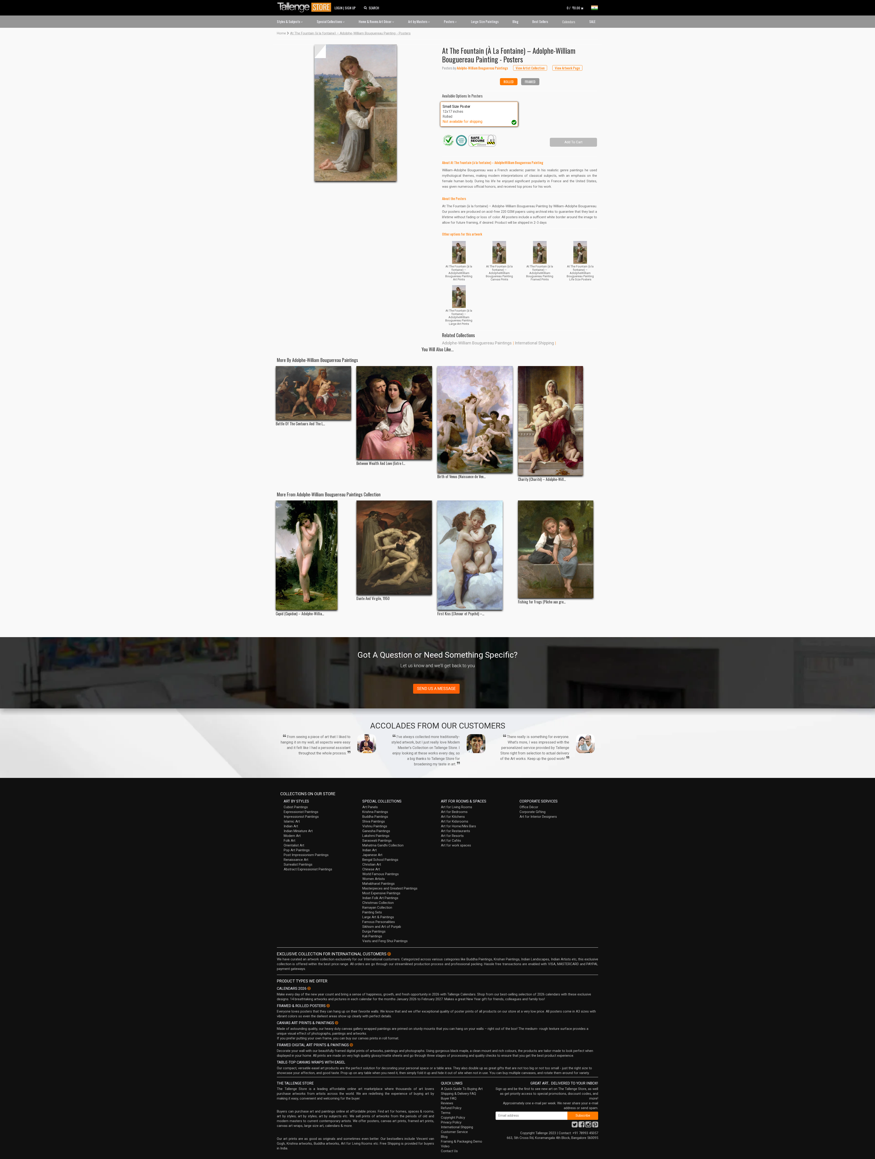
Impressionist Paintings (301, 817)
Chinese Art (371, 869)
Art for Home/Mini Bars (458, 826)
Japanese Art (372, 855)
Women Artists (373, 879)
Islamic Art (292, 821)
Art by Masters (418, 21)
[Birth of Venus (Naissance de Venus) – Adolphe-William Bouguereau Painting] (475, 419)
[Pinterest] (595, 1126)
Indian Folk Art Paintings (380, 898)
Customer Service (454, 1132)
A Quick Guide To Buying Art (462, 1089)
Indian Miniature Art (298, 831)
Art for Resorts (452, 836)
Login (338, 7)
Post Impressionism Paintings (306, 855)
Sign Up (350, 7)
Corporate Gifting (533, 812)
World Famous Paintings (380, 874)
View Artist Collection (530, 67)
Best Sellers (540, 21)
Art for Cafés (451, 840)
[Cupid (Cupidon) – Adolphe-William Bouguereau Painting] (313, 555)
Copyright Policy (453, 1117)
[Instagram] (588, 1126)
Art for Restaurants (455, 831)
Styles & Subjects (289, 21)
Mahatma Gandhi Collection (383, 845)
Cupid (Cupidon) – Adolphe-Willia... (300, 614)
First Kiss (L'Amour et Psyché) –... (460, 614)
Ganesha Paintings (376, 831)
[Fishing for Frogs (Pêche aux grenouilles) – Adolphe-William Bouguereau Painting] (555, 549)
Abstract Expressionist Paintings (308, 869)
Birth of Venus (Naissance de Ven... (461, 476)
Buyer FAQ (448, 1098)
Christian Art (371, 864)
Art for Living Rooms (456, 807)
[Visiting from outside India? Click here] (389, 954)
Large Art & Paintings (378, 917)
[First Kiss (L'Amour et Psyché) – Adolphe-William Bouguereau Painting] (475, 555)
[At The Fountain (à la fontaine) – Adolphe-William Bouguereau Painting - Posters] (355, 112)
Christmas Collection (378, 903)
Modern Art (292, 836)
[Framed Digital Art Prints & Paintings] (351, 1045)
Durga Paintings (374, 931)
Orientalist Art (294, 845)
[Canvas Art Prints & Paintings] (336, 1023)
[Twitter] (575, 1126)
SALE (592, 21)
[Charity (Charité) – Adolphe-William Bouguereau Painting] (555, 420)
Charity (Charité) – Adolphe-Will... (542, 479)
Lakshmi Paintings (375, 836)
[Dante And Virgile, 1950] (394, 547)
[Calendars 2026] (309, 988)
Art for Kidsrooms (454, 821)
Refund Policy (451, 1108)
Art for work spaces (456, 845)
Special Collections (330, 21)
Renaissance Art (296, 860)
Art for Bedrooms (454, 812)
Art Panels (370, 807)
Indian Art (291, 826)
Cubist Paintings (296, 807)
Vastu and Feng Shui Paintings (385, 941)
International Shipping (534, 343)
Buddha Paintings (375, 817)
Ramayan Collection (377, 907)
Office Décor (529, 807)
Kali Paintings (372, 936)
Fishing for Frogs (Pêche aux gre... (542, 602)
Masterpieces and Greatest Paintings (389, 888)
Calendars (568, 21)
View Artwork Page (567, 67)
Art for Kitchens (453, 817)
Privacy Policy (451, 1122)
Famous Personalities (378, 922)
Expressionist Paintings (301, 812)
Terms (445, 1113)
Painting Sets (372, 912)
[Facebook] (581, 1126)
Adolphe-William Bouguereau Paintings (477, 343)
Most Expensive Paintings (381, 893)
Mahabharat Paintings (378, 884)
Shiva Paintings (373, 821)
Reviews (447, 1103)
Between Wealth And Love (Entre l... (380, 463)
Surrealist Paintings (298, 864)
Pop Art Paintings (297, 850)
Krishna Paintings (375, 812)
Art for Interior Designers (538, 817)
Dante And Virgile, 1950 (373, 598)
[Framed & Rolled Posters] (328, 1006)
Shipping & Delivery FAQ (458, 1094)
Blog (515, 21)
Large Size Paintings (485, 21)
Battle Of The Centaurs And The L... (300, 424)
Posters (449, 21)
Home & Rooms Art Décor (375, 21)
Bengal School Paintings (380, 860)
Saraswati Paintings (377, 840)
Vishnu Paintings (374, 826)
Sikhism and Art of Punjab (381, 927)
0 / (573, 7)
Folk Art (289, 840)
